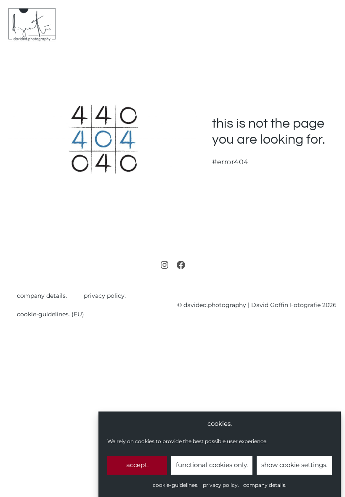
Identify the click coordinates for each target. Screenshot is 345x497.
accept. (137, 465)
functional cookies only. (212, 465)
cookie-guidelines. (176, 485)
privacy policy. (221, 485)
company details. (265, 485)
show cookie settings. (294, 465)
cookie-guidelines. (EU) (50, 314)
